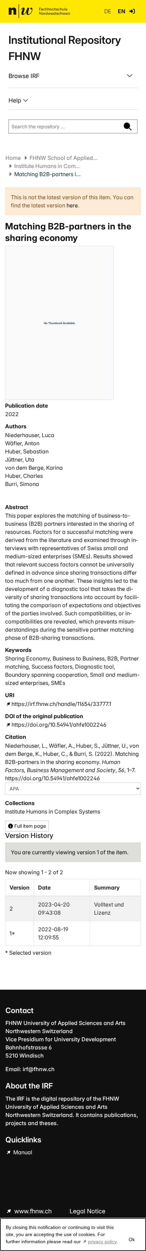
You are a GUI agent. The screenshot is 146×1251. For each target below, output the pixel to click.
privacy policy (102, 1241)
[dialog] (73, 1234)
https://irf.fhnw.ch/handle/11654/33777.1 (61, 704)
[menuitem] (73, 76)
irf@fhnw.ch (39, 1069)
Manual (22, 1152)
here (72, 205)
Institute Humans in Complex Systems (48, 166)
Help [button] (15, 100)
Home (13, 157)
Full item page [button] (29, 826)
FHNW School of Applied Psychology (63, 157)
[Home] (39, 11)
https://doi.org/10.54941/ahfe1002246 (59, 724)
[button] (132, 11)
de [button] (108, 11)
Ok (132, 1239)
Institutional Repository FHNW (64, 48)
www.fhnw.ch (33, 1211)
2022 (12, 414)
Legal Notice (87, 1211)
